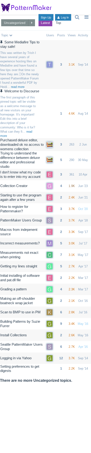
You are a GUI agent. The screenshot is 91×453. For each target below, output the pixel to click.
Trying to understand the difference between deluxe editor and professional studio (20, 159)
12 (61, 358)
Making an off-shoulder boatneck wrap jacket (17, 300)
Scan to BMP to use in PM (20, 312)
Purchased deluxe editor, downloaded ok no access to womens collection (22, 144)
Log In (64, 17)
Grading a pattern (13, 289)
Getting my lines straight (18, 266)
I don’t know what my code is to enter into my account (20, 174)
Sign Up (46, 17)
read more (17, 87)
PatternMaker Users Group (21, 220)
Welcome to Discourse (21, 91)
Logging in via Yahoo (16, 358)
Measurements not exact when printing (19, 255)
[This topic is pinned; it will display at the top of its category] (2, 42)
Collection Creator (14, 186)
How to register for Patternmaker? (14, 209)
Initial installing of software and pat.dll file (20, 277)
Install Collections (13, 335)
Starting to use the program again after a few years (21, 197)
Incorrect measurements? (20, 243)
